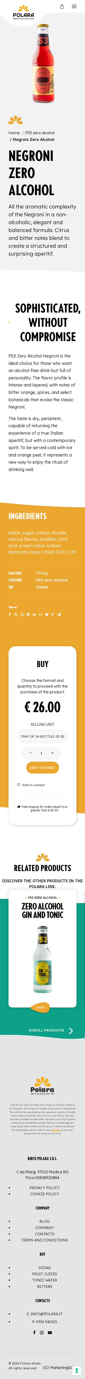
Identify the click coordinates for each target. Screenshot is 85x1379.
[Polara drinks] (13, 6)
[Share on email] (59, 614)
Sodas (42, 587)
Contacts (44, 1234)
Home (14, 132)
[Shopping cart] (59, 6)
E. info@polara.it (45, 1314)
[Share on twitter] (16, 614)
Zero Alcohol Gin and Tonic (42, 911)
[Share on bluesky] (46, 614)
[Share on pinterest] (28, 614)
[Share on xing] (52, 614)
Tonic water (44, 1280)
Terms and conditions (44, 1240)
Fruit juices (44, 1274)
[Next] (70, 1030)
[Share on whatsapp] (40, 614)
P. (44, 1321)
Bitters (44, 1286)
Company (44, 1227)
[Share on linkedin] (34, 614)
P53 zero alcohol (40, 132)
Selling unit (43, 724)
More (40, 1007)
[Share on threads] (22, 614)
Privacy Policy (45, 1188)
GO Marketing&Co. (59, 1367)
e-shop (55, 1129)
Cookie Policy (44, 1194)
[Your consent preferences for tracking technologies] (76, 1370)
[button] (74, 6)
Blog (44, 1221)
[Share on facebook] (10, 614)
